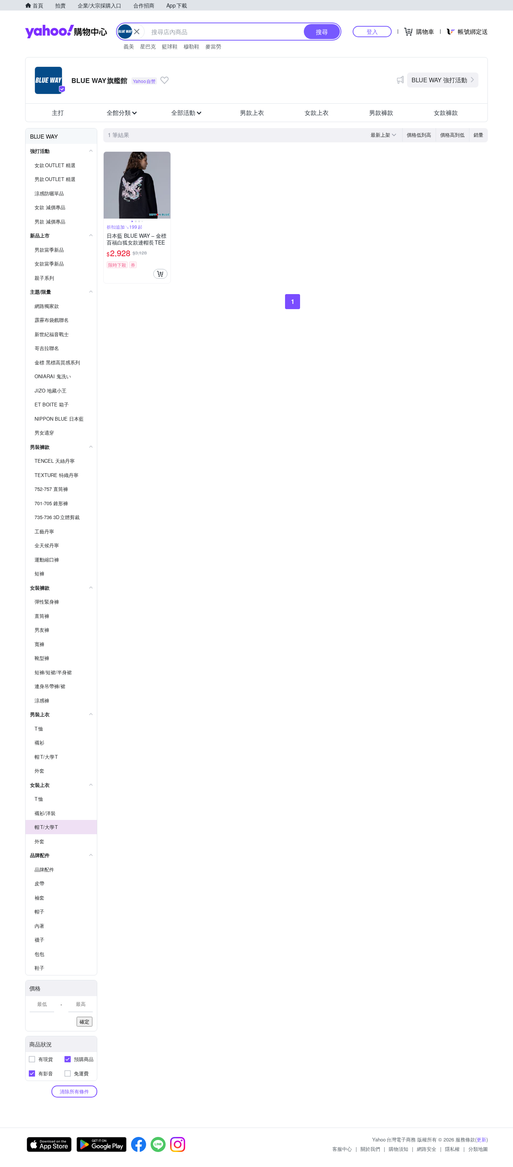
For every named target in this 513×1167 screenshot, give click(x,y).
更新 (481, 1139)
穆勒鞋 (191, 46)
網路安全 (426, 1148)
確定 (84, 1021)
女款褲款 (446, 112)
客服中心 (342, 1148)
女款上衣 (317, 112)
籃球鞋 (170, 46)
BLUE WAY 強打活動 (439, 79)
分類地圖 (478, 1148)
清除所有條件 (74, 1091)
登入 (372, 31)
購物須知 (398, 1148)
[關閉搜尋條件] (136, 31)
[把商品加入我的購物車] (160, 274)
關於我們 (370, 1148)
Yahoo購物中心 (66, 32)
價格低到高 (419, 134)
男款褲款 (381, 112)
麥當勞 (213, 46)
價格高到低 (452, 134)
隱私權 (452, 1148)
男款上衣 (252, 112)
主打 (58, 112)
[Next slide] (165, 185)
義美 (129, 46)
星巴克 (148, 46)
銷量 (478, 134)
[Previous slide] (108, 185)
